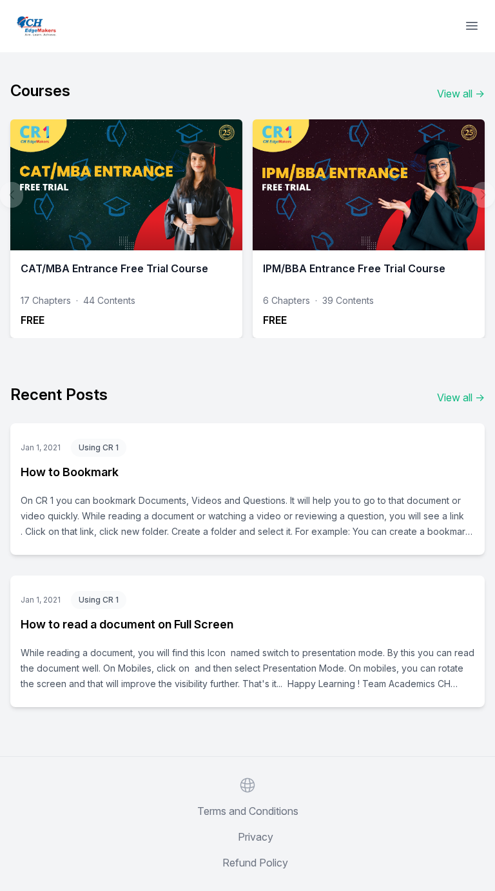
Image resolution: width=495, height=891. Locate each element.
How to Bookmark (70, 472)
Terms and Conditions (247, 811)
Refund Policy (255, 862)
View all (461, 93)
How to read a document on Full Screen (127, 624)
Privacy (255, 836)
